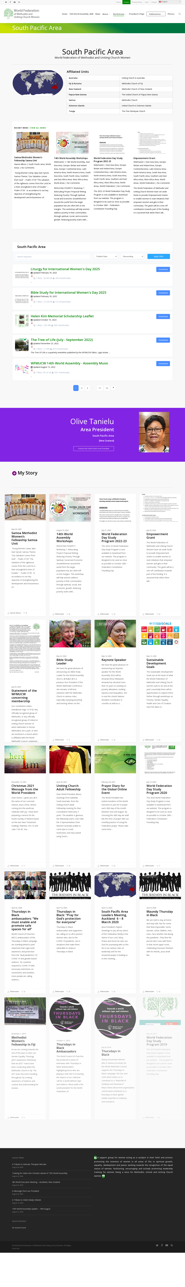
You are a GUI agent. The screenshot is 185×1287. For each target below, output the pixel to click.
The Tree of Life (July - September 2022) (62, 339)
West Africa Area (80, 179)
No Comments (27, 167)
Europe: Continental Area (70, 169)
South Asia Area (119, 175)
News (56, 750)
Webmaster (59, 162)
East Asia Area (112, 165)
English (164, 2)
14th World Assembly (75, 162)
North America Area (75, 172)
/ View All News (37, 128)
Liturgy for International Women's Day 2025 (65, 269)
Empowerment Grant (144, 158)
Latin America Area (117, 172)
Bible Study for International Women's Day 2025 (68, 292)
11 (100, 388)
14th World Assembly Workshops (71, 158)
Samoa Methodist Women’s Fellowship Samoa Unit (28, 159)
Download (163, 269)
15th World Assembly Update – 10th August (31, 1209)
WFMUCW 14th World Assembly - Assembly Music (69, 363)
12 (107, 388)
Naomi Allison (20, 164)
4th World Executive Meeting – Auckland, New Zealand (36, 1182)
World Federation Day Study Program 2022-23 (108, 160)
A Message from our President (25, 1191)
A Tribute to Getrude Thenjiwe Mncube (29, 1164)
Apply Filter (158, 256)
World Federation (107, 186)
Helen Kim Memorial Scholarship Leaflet (62, 316)
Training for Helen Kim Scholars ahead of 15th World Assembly (39, 1173)
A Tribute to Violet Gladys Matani (26, 1200)
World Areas (59, 183)
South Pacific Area (37, 164)
